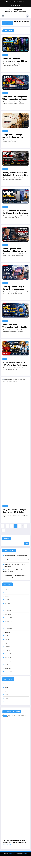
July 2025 (7, 636)
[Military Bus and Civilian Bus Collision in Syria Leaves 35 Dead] (15, 158)
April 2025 (7, 646)
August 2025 (7, 632)
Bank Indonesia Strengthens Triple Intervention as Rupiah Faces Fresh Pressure (14, 97)
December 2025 (8, 618)
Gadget (5, 55)
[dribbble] (15, 5)
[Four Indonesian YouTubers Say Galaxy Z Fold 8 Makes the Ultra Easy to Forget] (15, 196)
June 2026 (7, 596)
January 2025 (8, 657)
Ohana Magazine (15, 9)
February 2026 (8, 610)
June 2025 (7, 639)
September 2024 (8, 672)
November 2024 (8, 664)
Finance (5, 93)
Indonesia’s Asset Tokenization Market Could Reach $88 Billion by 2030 (14, 325)
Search (6, 538)
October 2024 (8, 668)
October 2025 (8, 625)
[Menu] (3, 16)
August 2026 (7, 589)
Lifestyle (5, 131)
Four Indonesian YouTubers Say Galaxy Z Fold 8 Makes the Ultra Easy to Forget (14, 211)
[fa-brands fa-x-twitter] (13, 5)
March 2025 (7, 650)
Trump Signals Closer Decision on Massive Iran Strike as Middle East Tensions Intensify (13, 249)
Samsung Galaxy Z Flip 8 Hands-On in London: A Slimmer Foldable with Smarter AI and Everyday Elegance (13, 287)
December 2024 (8, 661)
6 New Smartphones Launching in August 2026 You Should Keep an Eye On (14, 59)
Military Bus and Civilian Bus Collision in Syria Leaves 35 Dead (14, 173)
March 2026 (7, 607)
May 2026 (7, 600)
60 (25, 526)
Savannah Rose (16, 845)
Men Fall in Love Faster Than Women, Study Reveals (16, 555)
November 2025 (8, 621)
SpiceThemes (24, 853)
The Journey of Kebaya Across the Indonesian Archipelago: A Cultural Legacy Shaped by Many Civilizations (13, 135)
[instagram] (17, 5)
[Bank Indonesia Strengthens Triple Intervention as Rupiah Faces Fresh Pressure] (15, 82)
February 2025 (8, 654)
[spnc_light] (27, 16)
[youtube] (19, 5)
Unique (6, 702)
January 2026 (8, 614)
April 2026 (7, 603)
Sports (5, 359)
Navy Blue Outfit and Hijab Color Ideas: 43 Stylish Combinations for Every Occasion (14, 511)
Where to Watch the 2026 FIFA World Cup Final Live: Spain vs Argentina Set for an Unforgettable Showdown (15, 363)
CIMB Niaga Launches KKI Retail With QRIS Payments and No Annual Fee (15, 841)
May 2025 (7, 643)
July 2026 (7, 592)
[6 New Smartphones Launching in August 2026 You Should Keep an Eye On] (15, 44)
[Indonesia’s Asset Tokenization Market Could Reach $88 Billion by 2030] (15, 310)
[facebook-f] (11, 5)
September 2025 (8, 628)
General (5, 169)
